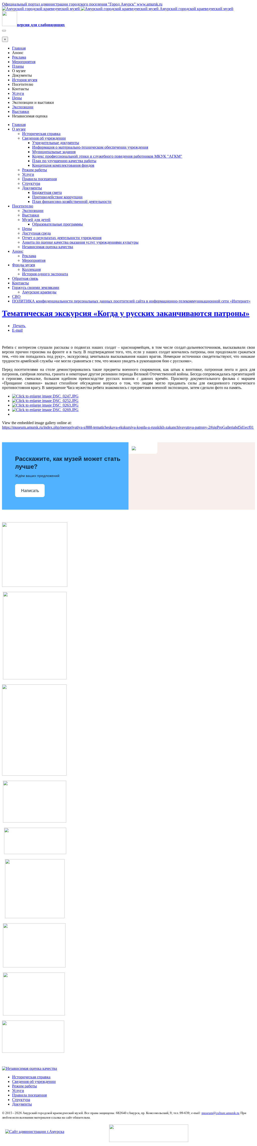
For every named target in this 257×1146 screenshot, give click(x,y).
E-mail (17, 330)
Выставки (20, 111)
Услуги (18, 93)
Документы (32, 188)
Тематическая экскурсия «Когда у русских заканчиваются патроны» (125, 313)
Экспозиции (22, 107)
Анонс (17, 251)
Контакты (20, 283)
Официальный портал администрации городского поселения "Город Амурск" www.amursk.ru (82, 4)
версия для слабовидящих (41, 25)
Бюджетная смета (47, 192)
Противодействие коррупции (57, 197)
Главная (19, 48)
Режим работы (34, 170)
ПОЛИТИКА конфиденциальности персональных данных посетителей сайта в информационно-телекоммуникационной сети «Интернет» (131, 301)
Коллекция (31, 269)
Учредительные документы (55, 143)
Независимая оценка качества (47, 247)
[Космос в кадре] (34, 821)
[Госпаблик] (35, 853)
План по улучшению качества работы (64, 161)
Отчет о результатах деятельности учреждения (61, 238)
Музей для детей (36, 219)
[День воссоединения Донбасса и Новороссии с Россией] (33, 1051)
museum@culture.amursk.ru (220, 1113)
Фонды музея (23, 265)
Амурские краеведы (39, 292)
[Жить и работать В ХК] (35, 678)
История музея (24, 80)
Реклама (19, 57)
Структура (31, 183)
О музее (19, 129)
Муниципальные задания (54, 152)
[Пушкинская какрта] (34, 774)
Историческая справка (41, 133)
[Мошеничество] (34, 966)
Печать (19, 326)
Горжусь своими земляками (35, 287)
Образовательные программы (57, 224)
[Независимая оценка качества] (29, 1068)
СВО (16, 296)
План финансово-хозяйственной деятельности (71, 201)
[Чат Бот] (34, 585)
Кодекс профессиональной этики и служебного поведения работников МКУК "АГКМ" (107, 156)
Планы (18, 66)
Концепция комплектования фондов (63, 165)
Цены (17, 98)
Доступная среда (36, 233)
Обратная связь (25, 278)
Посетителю (22, 206)
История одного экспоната (45, 274)
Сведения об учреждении (44, 138)
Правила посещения (39, 179)
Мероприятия (23, 62)
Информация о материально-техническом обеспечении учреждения (90, 147)
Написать (30, 491)
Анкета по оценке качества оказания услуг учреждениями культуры (80, 242)
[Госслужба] (34, 1014)
